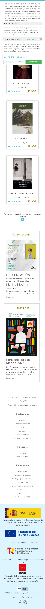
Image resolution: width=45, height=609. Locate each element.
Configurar (9, 62)
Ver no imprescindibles (15, 57)
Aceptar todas (33, 62)
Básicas (21, 62)
